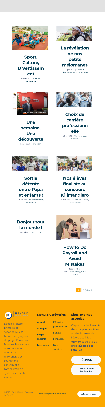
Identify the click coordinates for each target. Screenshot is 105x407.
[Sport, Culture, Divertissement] (30, 38)
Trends (75, 274)
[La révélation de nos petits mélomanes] (74, 33)
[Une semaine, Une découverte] (30, 103)
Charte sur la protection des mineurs (52, 394)
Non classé (31, 202)
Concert (80, 70)
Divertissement (31, 81)
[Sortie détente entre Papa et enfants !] (30, 163)
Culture (36, 79)
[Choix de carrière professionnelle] (74, 99)
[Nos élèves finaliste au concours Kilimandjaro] (74, 163)
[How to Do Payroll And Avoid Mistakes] (74, 227)
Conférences (80, 136)
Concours (76, 200)
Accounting (75, 271)
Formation (36, 144)
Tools (83, 271)
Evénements (82, 72)
